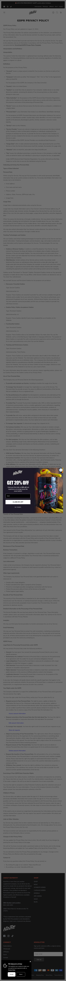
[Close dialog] (60, 470)
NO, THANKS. (18, 507)
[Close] (30, 961)
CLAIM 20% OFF (18, 502)
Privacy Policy (11, 970)
